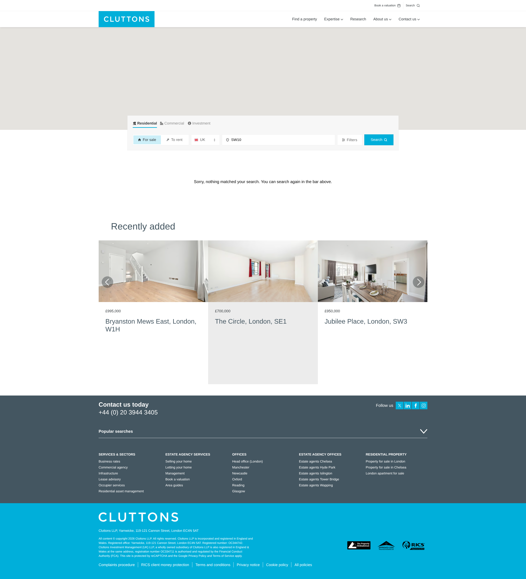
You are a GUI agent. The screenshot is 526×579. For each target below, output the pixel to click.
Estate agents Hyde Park (317, 467)
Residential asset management (121, 491)
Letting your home (178, 467)
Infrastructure (108, 473)
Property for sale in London (385, 461)
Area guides (174, 485)
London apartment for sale (385, 473)
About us (380, 19)
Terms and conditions (212, 565)
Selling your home (178, 461)
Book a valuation (385, 5)
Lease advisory (110, 479)
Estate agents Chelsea (315, 461)
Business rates (109, 461)
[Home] (127, 19)
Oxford (237, 479)
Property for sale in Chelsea (386, 467)
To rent (176, 140)
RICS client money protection (165, 565)
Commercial (174, 123)
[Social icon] (399, 405)
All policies (303, 565)
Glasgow (238, 491)
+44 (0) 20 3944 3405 (128, 412)
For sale (149, 140)
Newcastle (239, 473)
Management (175, 473)
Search (410, 5)
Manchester (240, 467)
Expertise (332, 19)
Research (358, 19)
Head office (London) (247, 461)
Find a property (304, 19)
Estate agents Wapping (316, 485)
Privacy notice (248, 565)
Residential (147, 123)
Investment (201, 123)
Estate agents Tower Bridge (319, 479)
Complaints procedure (117, 565)
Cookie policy (277, 565)
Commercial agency (113, 467)
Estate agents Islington (315, 473)
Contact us (407, 19)
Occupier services (112, 485)
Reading (238, 485)
